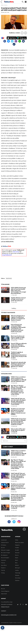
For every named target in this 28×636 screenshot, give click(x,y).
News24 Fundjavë (5, 557)
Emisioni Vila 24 (4, 542)
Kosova (6, 5)
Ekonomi (17, 552)
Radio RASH (4, 593)
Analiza (17, 570)
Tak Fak (3, 570)
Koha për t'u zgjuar (5, 550)
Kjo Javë (3, 547)
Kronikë (17, 550)
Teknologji (17, 573)
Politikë (17, 547)
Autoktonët (4, 540)
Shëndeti (17, 575)
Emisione (17, 580)
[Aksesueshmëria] (2, 627)
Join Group (16, 251)
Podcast (3, 562)
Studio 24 (3, 567)
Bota (16, 562)
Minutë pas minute (19, 542)
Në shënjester (4, 555)
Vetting (3, 573)
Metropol (17, 567)
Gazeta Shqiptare (5, 591)
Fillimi (2, 5)
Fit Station (3, 545)
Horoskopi (17, 578)
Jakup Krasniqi (9, 278)
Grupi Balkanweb (7, 255)
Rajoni (16, 557)
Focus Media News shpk (6, 602)
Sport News (4, 565)
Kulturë (17, 565)
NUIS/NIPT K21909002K (6, 604)
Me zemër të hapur (5, 552)
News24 (3, 588)
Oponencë (3, 560)
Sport (16, 560)
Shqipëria (17, 545)
